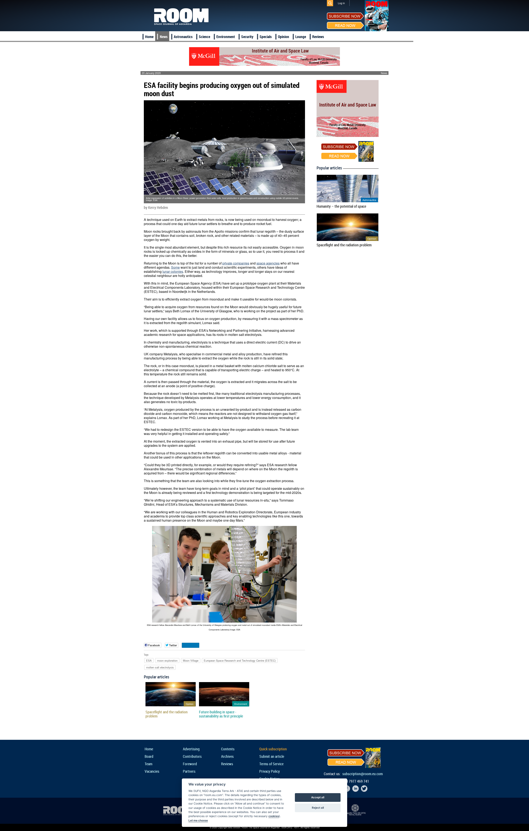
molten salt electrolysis (160, 667)
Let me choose (198, 820)
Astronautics (183, 36)
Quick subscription (273, 749)
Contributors (192, 756)
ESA (149, 660)
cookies (273, 816)
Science (204, 36)
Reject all (318, 807)
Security (247, 36)
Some (175, 267)
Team (148, 763)
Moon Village (190, 660)
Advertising (191, 749)
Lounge (300, 36)
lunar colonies (172, 271)
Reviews (318, 36)
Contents (228, 749)
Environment (225, 36)
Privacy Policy (269, 771)
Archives (227, 756)
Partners (189, 771)
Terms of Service (271, 763)
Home (149, 36)
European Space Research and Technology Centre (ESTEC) (240, 660)
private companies (235, 263)
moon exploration (167, 660)
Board (149, 756)
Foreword (190, 763)
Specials (266, 36)
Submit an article (271, 756)
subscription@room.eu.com (362, 773)
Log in (341, 3)
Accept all (317, 797)
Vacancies (152, 771)
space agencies (268, 263)
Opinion (283, 36)
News (164, 36)
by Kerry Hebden (156, 207)
